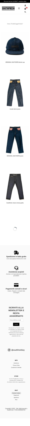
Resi (16, 399)
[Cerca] (25, 12)
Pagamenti (16, 395)
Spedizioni (16, 397)
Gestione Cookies (16, 393)
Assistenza (16, 363)
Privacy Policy (16, 365)
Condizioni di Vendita (16, 367)
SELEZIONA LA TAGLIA (15, 118)
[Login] (25, 5)
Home (8, 23)
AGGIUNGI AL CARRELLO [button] (15, 71)
